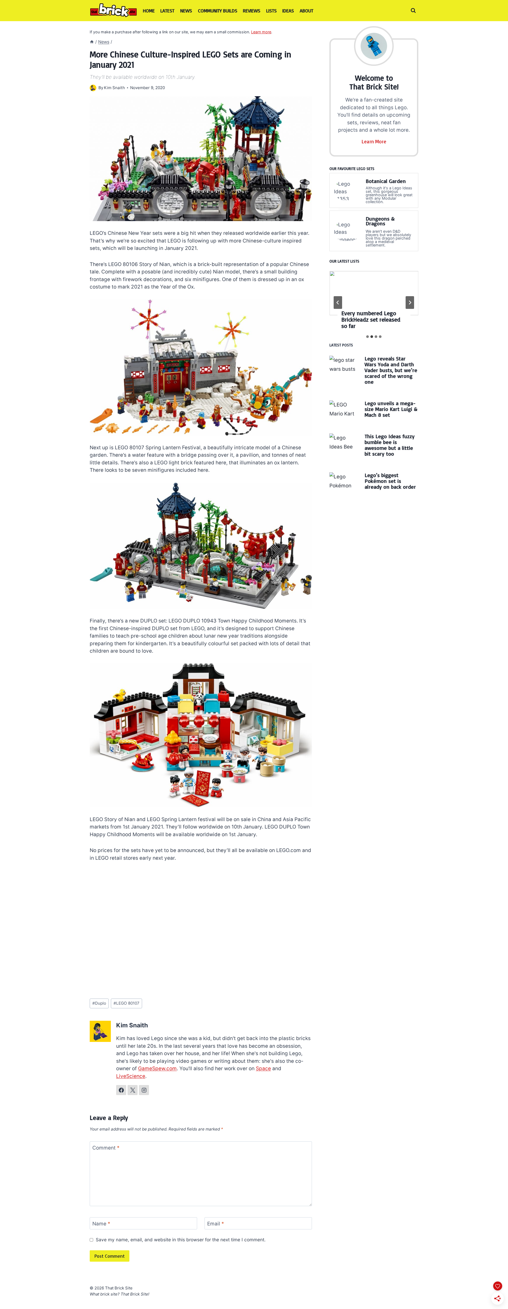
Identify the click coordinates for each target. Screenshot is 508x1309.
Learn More (374, 141)
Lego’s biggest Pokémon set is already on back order (390, 481)
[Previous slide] (338, 302)
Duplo (99, 1003)
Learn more (261, 32)
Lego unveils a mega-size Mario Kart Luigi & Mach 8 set (391, 409)
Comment (106, 1148)
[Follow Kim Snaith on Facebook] (121, 1090)
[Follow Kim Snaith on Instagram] (144, 1090)
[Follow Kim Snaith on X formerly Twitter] (133, 1090)
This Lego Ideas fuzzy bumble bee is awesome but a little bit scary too (390, 445)
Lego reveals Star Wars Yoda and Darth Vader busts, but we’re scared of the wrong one (391, 370)
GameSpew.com (157, 1068)
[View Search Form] (413, 11)
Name (101, 1224)
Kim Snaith (114, 87)
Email (215, 1224)
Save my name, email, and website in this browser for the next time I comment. (181, 1239)
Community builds (217, 10)
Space (263, 1068)
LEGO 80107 (126, 1003)
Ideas (288, 10)
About (306, 10)
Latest (167, 10)
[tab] (367, 336)
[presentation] (373, 293)
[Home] (92, 41)
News (186, 10)
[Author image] (93, 88)
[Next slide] (410, 302)
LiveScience (130, 1076)
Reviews (251, 10)
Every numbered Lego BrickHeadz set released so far (370, 319)
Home (149, 10)
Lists (271, 10)
